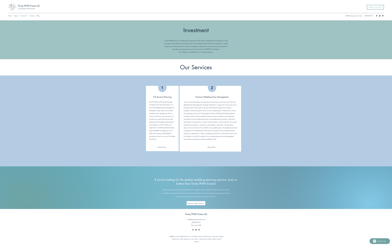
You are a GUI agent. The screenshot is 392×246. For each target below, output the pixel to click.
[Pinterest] (383, 16)
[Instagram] (380, 16)
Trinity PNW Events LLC (29, 5)
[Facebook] (377, 16)
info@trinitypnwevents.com (353, 16)
